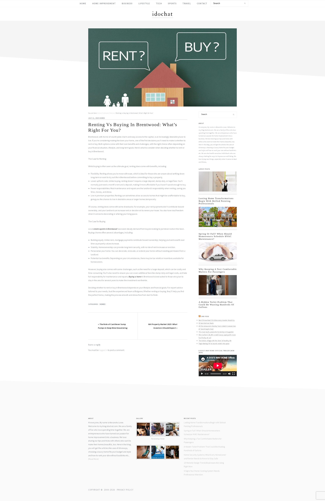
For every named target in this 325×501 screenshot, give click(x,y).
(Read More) (93, 459)
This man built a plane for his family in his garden (216, 332)
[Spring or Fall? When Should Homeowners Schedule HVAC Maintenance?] (218, 218)
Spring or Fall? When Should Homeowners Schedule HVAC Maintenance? (215, 236)
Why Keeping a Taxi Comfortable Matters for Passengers (218, 270)
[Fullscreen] (233, 373)
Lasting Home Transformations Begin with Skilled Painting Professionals (216, 201)
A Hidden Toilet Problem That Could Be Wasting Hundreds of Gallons (216, 305)
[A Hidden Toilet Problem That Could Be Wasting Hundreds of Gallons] (218, 286)
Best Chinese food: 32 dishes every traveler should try (217, 320)
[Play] (202, 373)
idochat (162, 14)
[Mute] (229, 373)
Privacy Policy (125, 489)
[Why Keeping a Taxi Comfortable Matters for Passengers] (218, 253)
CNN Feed (205, 316)
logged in (103, 350)
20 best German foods (206, 323)
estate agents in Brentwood (105, 229)
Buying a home (135, 276)
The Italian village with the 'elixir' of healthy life (215, 341)
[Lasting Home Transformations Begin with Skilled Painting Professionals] (218, 182)
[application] (218, 365)
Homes (102, 118)
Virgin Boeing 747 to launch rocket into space (214, 343)
